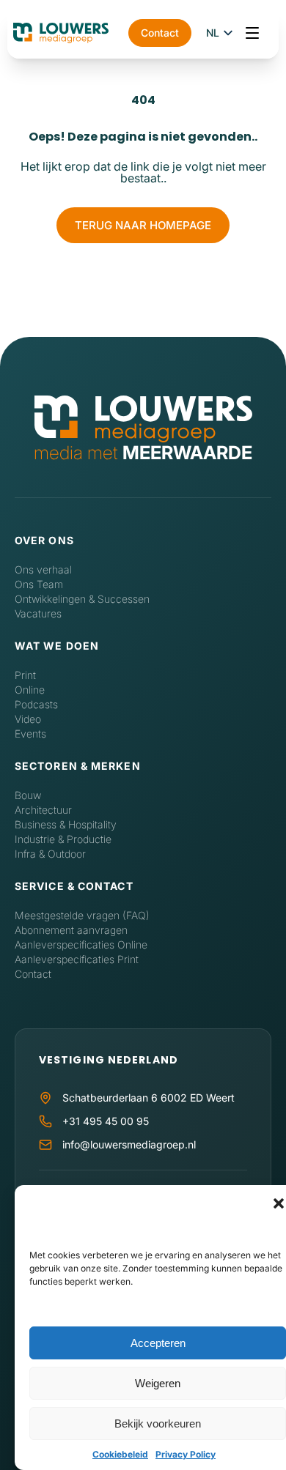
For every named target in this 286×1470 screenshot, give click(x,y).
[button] (278, 1203)
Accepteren (158, 1343)
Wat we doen (57, 645)
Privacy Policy (185, 1454)
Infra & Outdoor (50, 853)
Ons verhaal (43, 569)
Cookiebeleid (120, 1454)
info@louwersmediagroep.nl (129, 1144)
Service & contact (74, 886)
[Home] (143, 420)
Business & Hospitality (66, 824)
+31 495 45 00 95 (105, 1121)
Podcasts (36, 704)
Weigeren (157, 1383)
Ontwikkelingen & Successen (82, 599)
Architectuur (43, 809)
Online (30, 689)
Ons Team (39, 584)
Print (25, 675)
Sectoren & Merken (78, 766)
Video (28, 719)
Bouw (28, 795)
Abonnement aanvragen (71, 930)
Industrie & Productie (63, 839)
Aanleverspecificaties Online (81, 944)
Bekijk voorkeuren (157, 1423)
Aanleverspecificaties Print (77, 959)
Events (30, 733)
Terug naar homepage (143, 225)
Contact (160, 32)
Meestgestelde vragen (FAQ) (82, 915)
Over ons (44, 540)
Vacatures (38, 613)
